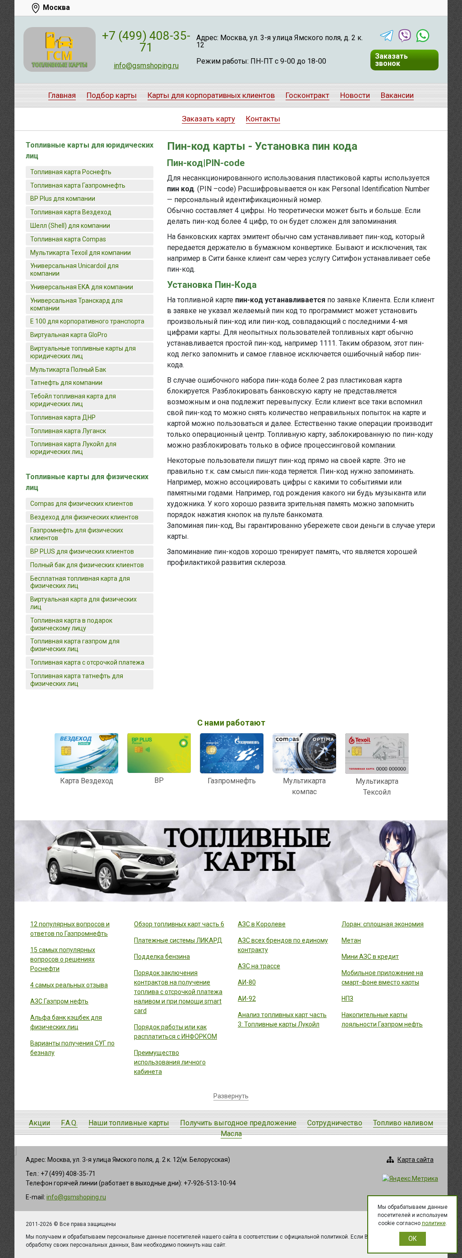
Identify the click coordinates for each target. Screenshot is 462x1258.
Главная (62, 95)
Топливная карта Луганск (68, 431)
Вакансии (397, 95)
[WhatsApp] (423, 35)
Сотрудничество (334, 1123)
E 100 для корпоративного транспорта (87, 321)
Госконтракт (307, 95)
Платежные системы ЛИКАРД (178, 940)
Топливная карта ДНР (63, 417)
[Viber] (404, 35)
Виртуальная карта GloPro (68, 334)
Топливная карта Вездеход (70, 212)
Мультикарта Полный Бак (68, 369)
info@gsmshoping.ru (146, 65)
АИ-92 (247, 998)
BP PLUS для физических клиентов (82, 551)
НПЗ (347, 998)
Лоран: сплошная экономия (383, 924)
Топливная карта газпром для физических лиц (75, 645)
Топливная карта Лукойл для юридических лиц (73, 447)
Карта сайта (415, 1159)
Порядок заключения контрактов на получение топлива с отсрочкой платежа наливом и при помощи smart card (178, 991)
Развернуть (231, 1096)
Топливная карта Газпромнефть (77, 185)
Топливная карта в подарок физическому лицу (71, 624)
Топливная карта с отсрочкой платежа (87, 662)
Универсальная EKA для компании (81, 287)
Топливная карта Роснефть (70, 172)
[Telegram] (386, 35)
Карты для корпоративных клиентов (211, 95)
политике (434, 1223)
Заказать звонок (391, 60)
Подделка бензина (162, 956)
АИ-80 (247, 982)
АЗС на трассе (259, 966)
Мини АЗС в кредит (370, 956)
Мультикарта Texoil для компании (80, 252)
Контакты (263, 118)
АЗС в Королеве (262, 924)
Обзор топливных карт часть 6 (179, 924)
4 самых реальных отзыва (69, 985)
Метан (351, 940)
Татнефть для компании (66, 382)
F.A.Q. (69, 1123)
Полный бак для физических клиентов (87, 565)
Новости (355, 95)
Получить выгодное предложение (238, 1123)
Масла (231, 1133)
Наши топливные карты (128, 1123)
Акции (39, 1123)
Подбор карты (112, 95)
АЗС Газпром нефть (59, 1001)
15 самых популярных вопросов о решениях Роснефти (62, 959)
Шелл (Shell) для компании (70, 225)
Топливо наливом (403, 1123)
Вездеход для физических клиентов (84, 517)
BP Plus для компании (62, 198)
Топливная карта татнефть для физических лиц (76, 679)
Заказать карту (208, 118)
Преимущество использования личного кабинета (170, 1062)
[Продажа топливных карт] (59, 49)
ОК (412, 1238)
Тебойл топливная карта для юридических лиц (73, 400)
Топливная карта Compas (68, 239)
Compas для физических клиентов (81, 503)
